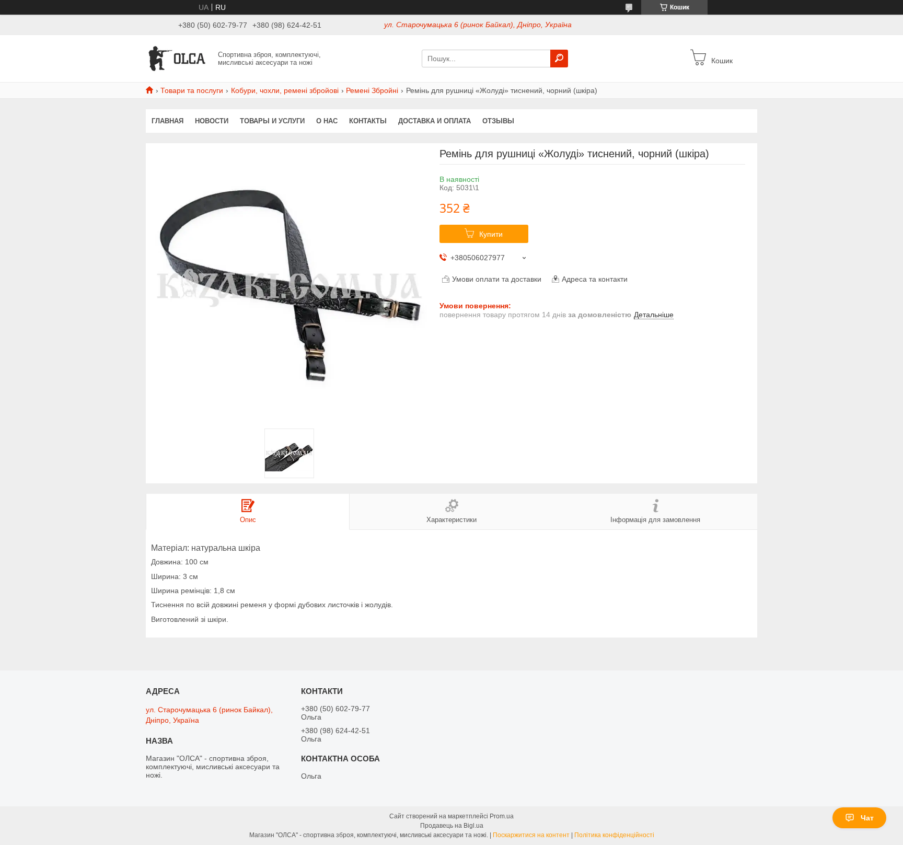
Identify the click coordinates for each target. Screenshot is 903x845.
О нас (327, 121)
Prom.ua (502, 816)
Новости (211, 121)
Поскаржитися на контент (531, 835)
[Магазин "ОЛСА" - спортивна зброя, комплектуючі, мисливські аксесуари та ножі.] (179, 58)
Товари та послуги (191, 90)
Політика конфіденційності (614, 835)
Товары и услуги (272, 121)
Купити (491, 234)
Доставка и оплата (434, 121)
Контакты (368, 121)
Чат (867, 818)
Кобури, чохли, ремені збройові (285, 90)
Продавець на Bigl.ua (451, 825)
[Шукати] (559, 58)
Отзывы (498, 121)
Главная (167, 121)
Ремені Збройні (372, 90)
